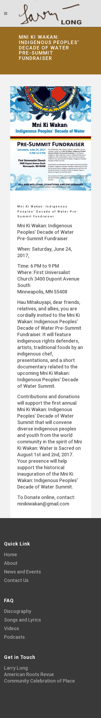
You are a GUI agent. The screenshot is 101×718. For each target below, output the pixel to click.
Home (10, 554)
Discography (17, 611)
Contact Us (16, 580)
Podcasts (14, 637)
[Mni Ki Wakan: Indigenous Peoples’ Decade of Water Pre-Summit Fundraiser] (50, 138)
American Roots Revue (29, 674)
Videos (11, 628)
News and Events (22, 572)
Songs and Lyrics (22, 620)
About (11, 563)
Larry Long (16, 668)
